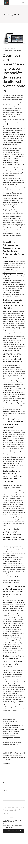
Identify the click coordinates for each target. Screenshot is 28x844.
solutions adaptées (8, 743)
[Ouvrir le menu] (23, 2)
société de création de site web (12, 741)
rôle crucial (6, 735)
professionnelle (7, 733)
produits (16, 731)
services (12, 735)
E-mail (5, 790)
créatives (5, 727)
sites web (5, 739)
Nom (4, 782)
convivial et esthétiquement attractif (13, 725)
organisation (21, 729)
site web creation (7, 52)
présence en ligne (8, 731)
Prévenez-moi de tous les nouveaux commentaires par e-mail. (13, 820)
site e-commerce (8, 737)
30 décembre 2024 (8, 49)
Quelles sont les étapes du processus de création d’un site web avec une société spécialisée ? (13, 294)
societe (15, 52)
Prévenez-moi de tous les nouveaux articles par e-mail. (13, 826)
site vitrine (17, 737)
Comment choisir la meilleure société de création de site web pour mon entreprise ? (13, 267)
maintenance (13, 729)
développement (13, 727)
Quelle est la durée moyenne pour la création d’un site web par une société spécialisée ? (14, 277)
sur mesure (17, 743)
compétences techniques (10, 721)
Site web (5, 799)
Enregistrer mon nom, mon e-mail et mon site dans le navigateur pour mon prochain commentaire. (14, 809)
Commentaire (6, 763)
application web (7, 719)
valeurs (5, 744)
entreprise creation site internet (12, 50)
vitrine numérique (12, 744)
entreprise (6, 729)
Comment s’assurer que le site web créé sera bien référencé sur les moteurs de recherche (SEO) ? (14, 288)
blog (14, 719)
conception (6, 723)
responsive (15, 733)
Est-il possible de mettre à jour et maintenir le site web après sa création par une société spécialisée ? (14, 282)
